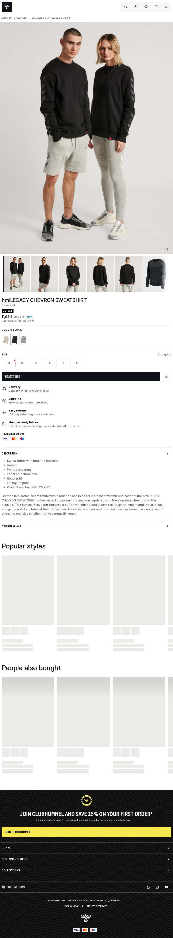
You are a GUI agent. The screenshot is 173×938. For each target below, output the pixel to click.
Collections (11, 870)
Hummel (7, 848)
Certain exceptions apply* (49, 820)
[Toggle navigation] (126, 7)
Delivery (14, 387)
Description (10, 453)
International (16, 886)
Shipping (14, 398)
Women (21, 18)
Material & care (12, 526)
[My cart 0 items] (156, 7)
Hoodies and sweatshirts (51, 18)
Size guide (164, 354)
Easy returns (17, 410)
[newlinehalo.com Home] (7, 7)
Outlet (6, 18)
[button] (136, 7)
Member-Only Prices (23, 422)
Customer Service (15, 859)
